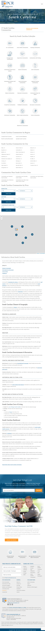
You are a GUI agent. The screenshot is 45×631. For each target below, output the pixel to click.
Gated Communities (22, 69)
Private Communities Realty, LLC (13, 614)
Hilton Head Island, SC (20, 152)
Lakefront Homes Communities (35, 82)
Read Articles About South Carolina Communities (12, 464)
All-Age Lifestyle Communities (10, 557)
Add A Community (30, 582)
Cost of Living (5, 271)
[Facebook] (8, 604)
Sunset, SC (32, 163)
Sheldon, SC (32, 156)
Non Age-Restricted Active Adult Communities (34, 557)
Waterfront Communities (22, 125)
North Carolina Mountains (7, 138)
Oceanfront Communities (9, 104)
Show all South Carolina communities (32, 29)
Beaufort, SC (3, 150)
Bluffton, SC (3, 152)
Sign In (28, 583)
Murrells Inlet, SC (19, 165)
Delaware (25, 569)
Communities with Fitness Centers (9, 70)
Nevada (31, 568)
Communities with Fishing (35, 58)
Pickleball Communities (22, 104)
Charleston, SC (4, 156)
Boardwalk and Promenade (22, 363)
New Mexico (32, 572)
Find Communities (5, 582)
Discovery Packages (6, 585)
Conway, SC (3, 161)
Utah (38, 572)
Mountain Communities (23, 93)
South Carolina (39, 567)
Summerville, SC (33, 161)
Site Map (18, 585)
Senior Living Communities (22, 115)
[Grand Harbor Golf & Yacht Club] (16, 229)
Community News (5, 588)
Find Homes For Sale (6, 583)
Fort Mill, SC (3, 163)
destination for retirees (13, 282)
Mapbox (38, 253)
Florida (24, 571)
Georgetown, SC (4, 167)
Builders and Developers (7, 587)
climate (15, 307)
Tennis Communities (35, 115)
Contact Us (19, 583)
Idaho (24, 574)
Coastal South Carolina (6, 136)
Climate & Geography (6, 268)
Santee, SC (32, 152)
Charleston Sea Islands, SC (6, 158)
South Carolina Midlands (21, 136)
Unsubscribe (4, 592)
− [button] (1, 218)
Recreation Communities (35, 104)
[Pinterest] (10, 604)
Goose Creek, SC (19, 147)
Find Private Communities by (11, 563)
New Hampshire (32, 570)
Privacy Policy (19, 587)
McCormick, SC (19, 163)
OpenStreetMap (42, 253)
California (25, 568)
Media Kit (29, 585)
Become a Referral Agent (32, 587)
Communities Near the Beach (35, 93)
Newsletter (4, 590)
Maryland (32, 566)
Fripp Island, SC (4, 165)
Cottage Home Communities (10, 58)
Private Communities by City (10, 577)
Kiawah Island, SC (19, 154)
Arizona (24, 566)
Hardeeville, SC (19, 150)
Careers (18, 592)
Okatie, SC (32, 150)
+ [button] (1, 217)
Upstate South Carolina (21, 138)
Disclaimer (19, 588)
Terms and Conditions (21, 590)
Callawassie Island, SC (5, 154)
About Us (18, 582)
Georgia (24, 573)
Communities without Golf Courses (10, 82)
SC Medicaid (9, 433)
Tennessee (39, 569)
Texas (38, 570)
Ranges (10, 412)
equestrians (20, 291)
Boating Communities (35, 47)
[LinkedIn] (12, 604)
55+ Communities (10, 45)
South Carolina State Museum (18, 384)
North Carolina (32, 575)
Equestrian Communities (22, 58)
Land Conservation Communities (23, 82)
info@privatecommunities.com (13, 602)
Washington (39, 576)
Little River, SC (19, 158)
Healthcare (4, 273)
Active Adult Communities (22, 47)
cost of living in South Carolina (15, 406)
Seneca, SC (32, 154)
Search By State (28, 563)
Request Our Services (11, 540)
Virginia (38, 574)
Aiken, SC (3, 147)
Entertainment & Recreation (8, 269)
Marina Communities (9, 93)
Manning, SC (18, 161)
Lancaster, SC (18, 156)
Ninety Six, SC (33, 147)
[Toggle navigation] (42, 4)
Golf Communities (35, 69)
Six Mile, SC (32, 158)
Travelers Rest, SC (34, 165)
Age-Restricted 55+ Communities (22, 554)
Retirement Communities (9, 115)
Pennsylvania (32, 577)
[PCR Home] (5, 600)
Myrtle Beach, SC (19, 167)
